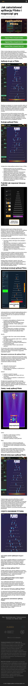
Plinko (3, 617)
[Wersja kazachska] (23, 24)
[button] (26, 1)
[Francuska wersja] (4, 24)
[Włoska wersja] (1, 24)
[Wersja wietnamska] (21, 24)
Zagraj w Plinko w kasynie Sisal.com (14, 46)
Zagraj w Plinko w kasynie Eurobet (14, 42)
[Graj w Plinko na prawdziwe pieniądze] (3, 1)
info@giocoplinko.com (11, 683)
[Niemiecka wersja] (6, 24)
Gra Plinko (3, 16)
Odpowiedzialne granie (10, 617)
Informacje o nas (10, 618)
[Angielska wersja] (11, 24)
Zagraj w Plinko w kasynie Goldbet (14, 37)
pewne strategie (5, 107)
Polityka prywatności (21, 617)
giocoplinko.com (21, 683)
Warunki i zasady (18, 618)
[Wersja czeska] (16, 24)
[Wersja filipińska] (26, 24)
